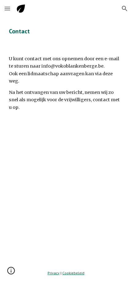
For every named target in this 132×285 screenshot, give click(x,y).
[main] (66, 31)
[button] (7, 8)
